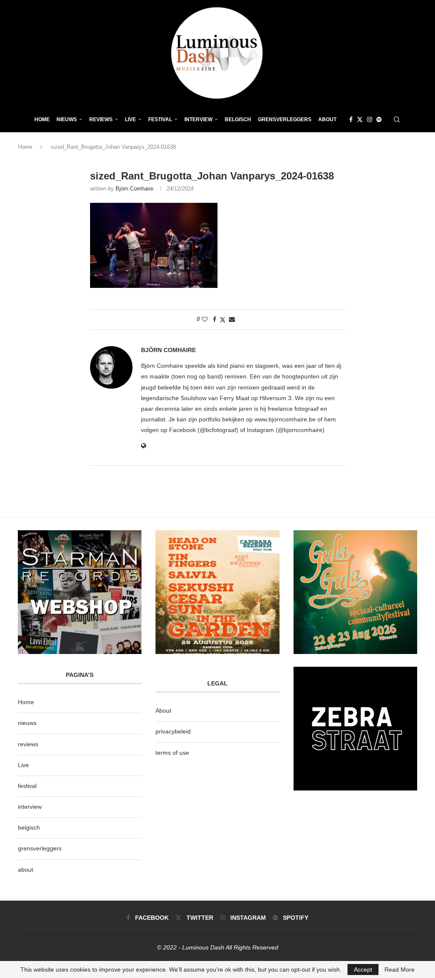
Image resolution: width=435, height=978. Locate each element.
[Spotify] (378, 119)
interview (30, 806)
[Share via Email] (232, 319)
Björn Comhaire (134, 188)
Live (130, 119)
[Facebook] (351, 119)
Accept (363, 969)
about (25, 869)
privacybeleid (173, 731)
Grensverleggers (284, 119)
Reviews (101, 119)
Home (42, 119)
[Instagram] (369, 119)
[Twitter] (360, 119)
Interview (198, 119)
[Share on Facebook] (214, 319)
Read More (399, 969)
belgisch (29, 827)
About (327, 119)
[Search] (397, 119)
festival (27, 785)
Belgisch (238, 119)
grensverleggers (40, 848)
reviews (28, 744)
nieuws (66, 119)
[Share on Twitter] (223, 319)
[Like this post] (205, 319)
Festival (160, 119)
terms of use (172, 752)
